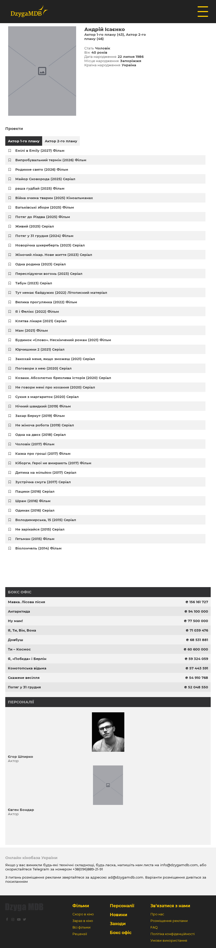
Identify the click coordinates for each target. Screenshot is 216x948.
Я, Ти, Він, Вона (22, 630)
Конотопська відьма (27, 668)
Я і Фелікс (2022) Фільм (37, 311)
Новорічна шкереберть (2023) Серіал (50, 245)
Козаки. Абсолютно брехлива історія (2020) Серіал (63, 378)
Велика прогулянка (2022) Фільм (46, 302)
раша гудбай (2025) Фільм (40, 188)
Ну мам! (15, 621)
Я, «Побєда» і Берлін (27, 659)
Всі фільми (81, 927)
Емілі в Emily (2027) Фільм (40, 150)
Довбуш (15, 640)
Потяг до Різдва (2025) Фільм (42, 217)
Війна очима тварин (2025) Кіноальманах (54, 198)
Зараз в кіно (82, 921)
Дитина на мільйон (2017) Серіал (45, 472)
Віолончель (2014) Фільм (38, 548)
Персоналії (21, 702)
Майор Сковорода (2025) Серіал (45, 179)
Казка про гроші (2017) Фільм (43, 453)
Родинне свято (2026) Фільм (41, 169)
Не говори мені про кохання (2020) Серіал (55, 387)
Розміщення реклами (169, 921)
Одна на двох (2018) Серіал (40, 434)
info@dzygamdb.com (178, 865)
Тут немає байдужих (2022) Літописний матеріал (61, 292)
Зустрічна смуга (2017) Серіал (43, 482)
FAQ (154, 927)
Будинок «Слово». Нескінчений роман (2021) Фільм (63, 340)
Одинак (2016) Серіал (35, 510)
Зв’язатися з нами (170, 905)
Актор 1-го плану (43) (104, 34)
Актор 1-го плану (24, 141)
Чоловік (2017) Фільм (35, 444)
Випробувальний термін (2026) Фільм (50, 160)
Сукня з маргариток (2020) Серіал (47, 397)
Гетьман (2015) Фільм (35, 539)
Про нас (157, 914)
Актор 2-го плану (61, 141)
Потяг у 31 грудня (24, 687)
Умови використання (168, 940)
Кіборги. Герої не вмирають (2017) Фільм (53, 463)
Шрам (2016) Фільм (33, 501)
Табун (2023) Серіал (33, 283)
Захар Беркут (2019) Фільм (40, 416)
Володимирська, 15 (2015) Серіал (45, 520)
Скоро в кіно (83, 914)
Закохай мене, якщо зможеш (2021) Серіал (55, 359)
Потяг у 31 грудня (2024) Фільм (44, 236)
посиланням (16, 881)
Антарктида (19, 611)
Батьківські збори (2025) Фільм (44, 207)
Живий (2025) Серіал (34, 226)
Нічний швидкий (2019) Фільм (43, 406)
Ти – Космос (19, 649)
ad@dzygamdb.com (125, 877)
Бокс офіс (19, 592)
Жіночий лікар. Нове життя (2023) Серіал (53, 255)
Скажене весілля (24, 677)
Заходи (118, 923)
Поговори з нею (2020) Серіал (43, 368)
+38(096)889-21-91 (88, 869)
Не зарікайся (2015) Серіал (40, 529)
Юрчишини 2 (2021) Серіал (40, 349)
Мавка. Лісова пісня (26, 602)
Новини (118, 914)
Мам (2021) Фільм (31, 330)
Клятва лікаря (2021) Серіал (41, 321)
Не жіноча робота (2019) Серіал (44, 425)
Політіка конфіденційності (172, 934)
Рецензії (79, 934)
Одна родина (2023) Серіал (40, 264)
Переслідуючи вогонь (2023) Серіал (48, 273)
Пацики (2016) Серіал (35, 491)
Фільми (80, 905)
